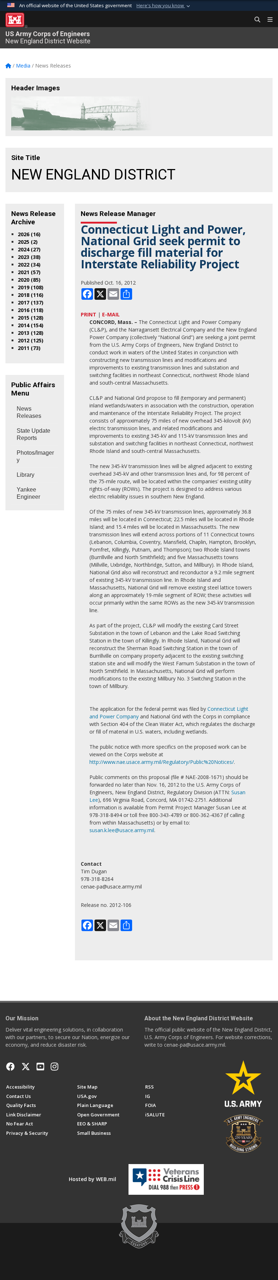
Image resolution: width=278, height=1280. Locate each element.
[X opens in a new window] (25, 1066)
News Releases (29, 412)
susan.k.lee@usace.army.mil (121, 830)
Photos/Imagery (35, 456)
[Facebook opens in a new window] (10, 1066)
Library (25, 475)
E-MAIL (111, 314)
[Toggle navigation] (267, 20)
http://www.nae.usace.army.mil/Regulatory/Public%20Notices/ (161, 761)
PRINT (88, 314)
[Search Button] (254, 20)
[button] (163, 5)
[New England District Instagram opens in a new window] (54, 1066)
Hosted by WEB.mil (92, 1179)
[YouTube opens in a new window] (40, 1066)
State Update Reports (33, 434)
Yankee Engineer (28, 493)
